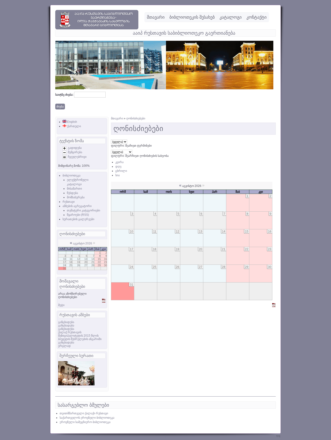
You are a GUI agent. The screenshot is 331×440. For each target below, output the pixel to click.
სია (117, 175)
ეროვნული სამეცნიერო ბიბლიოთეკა (85, 422)
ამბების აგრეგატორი (77, 206)
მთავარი (156, 17)
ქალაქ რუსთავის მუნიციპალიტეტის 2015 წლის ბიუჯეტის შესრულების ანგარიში (80, 336)
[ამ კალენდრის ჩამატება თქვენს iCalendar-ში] (104, 301)
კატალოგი (231, 17)
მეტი (61, 305)
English (71, 122)
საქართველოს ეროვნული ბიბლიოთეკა (87, 417)
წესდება (72, 193)
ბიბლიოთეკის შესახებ (192, 17)
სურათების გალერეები (78, 219)
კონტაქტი (256, 17)
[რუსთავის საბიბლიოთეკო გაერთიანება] (96, 28)
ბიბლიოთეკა (71, 175)
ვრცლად (64, 346)
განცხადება (66, 322)
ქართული (73, 126)
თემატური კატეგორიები (83, 210)
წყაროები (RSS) (78, 214)
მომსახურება (76, 197)
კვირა (119, 162)
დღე (118, 166)
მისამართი (74, 188)
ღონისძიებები (135, 118)
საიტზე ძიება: (64, 94)
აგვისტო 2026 (82, 243)
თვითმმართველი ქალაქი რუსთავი (84, 413)
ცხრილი (121, 171)
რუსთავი (69, 201)
